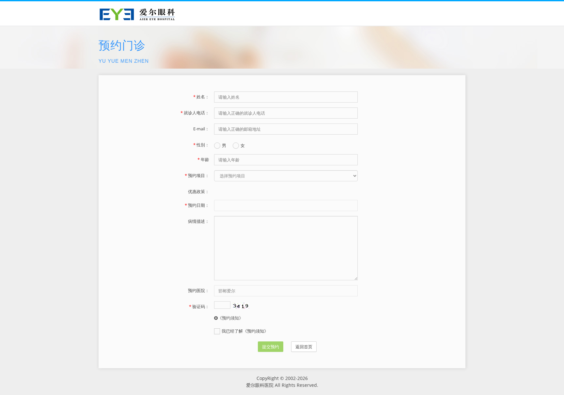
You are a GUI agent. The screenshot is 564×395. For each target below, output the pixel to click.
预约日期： (197, 205)
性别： (201, 145)
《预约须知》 (230, 318)
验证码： (199, 306)
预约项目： (197, 175)
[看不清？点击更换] (241, 306)
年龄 (203, 159)
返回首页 (303, 347)
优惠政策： (198, 191)
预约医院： (198, 290)
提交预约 (270, 347)
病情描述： (198, 221)
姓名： (201, 97)
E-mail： (201, 129)
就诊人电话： (194, 113)
